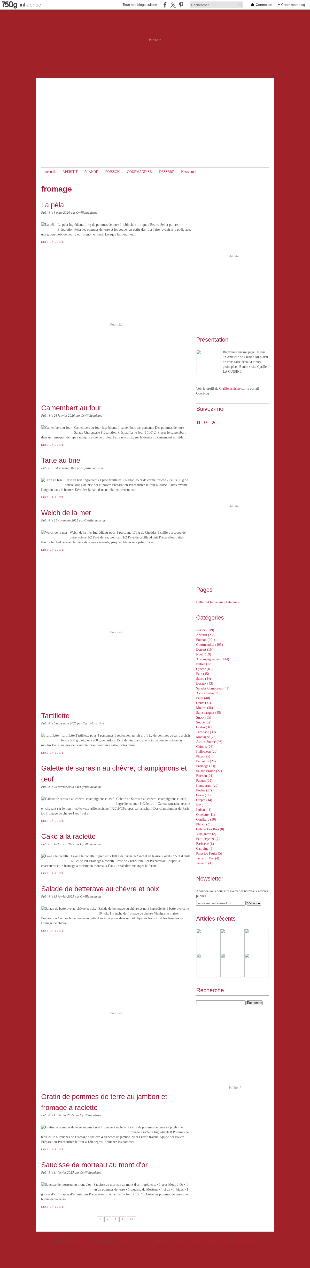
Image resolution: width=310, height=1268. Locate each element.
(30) (206, 732)
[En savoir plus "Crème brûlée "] (232, 941)
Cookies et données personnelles (209, 1241)
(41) (212, 688)
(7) (208, 839)
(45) (202, 674)
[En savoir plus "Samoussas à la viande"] (208, 965)
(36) (204, 708)
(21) (205, 776)
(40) (208, 693)
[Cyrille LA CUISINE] (208, 362)
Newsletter (188, 172)
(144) (212, 659)
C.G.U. (182, 1241)
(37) (203, 703)
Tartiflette (55, 716)
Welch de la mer (66, 513)
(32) (203, 722)
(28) (206, 737)
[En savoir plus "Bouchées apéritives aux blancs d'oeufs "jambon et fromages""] (232, 965)
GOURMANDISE (139, 172)
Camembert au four (71, 408)
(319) (205, 630)
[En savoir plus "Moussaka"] (257, 941)
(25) (203, 756)
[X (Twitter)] (173, 5)
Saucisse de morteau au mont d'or (94, 1165)
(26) (209, 742)
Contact (143, 1241)
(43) (204, 683)
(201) (205, 640)
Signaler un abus (162, 1241)
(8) (210, 829)
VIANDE (91, 172)
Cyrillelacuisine (229, 388)
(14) (203, 795)
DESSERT (166, 172)
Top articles (127, 1241)
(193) (209, 645)
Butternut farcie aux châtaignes (217, 602)
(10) (206, 819)
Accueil (50, 172)
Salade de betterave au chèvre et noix (100, 889)
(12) (202, 805)
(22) (209, 771)
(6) (205, 844)
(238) (206, 635)
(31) (204, 727)
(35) (208, 712)
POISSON (112, 172)
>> (131, 1219)
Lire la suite (52, 242)
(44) (203, 678)
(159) (203, 654)
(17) (204, 790)
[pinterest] (181, 5)
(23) (205, 766)
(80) (204, 669)
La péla (52, 205)
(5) (209, 853)
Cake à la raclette (68, 836)
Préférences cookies (244, 1241)
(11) (203, 810)
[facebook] (165, 5)
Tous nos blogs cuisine (140, 5)
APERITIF (70, 172)
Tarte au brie (60, 460)
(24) (206, 761)
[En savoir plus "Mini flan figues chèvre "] (208, 941)
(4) (207, 858)
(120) (205, 664)
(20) (207, 785)
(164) (205, 649)
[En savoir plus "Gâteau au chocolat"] (257, 965)
